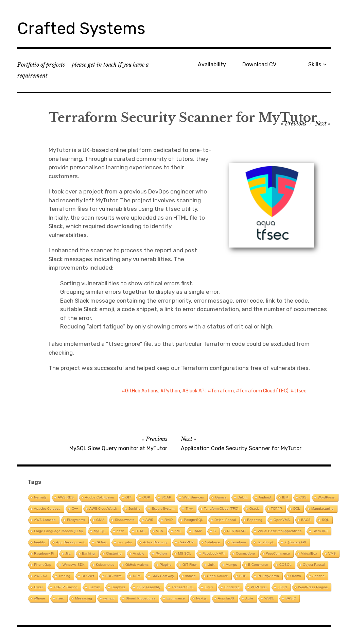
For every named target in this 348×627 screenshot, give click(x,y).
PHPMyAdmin (268, 576)
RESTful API (236, 531)
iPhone (39, 598)
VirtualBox (309, 553)
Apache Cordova (47, 508)
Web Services (193, 497)
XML (177, 531)
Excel (38, 587)
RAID (168, 520)
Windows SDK (74, 564)
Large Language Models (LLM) (58, 531)
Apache (318, 576)
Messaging (83, 598)
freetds (39, 542)
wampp (109, 598)
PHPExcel (258, 587)
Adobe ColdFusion (99, 497)
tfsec (300, 391)
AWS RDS (66, 497)
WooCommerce (278, 553)
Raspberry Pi (44, 553)
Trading (64, 576)
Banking (88, 553)
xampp (190, 576)
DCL (296, 508)
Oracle (254, 508)
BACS (306, 520)
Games (220, 497)
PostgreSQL (193, 520)
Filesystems (76, 520)
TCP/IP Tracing (65, 587)
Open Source (217, 576)
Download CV (259, 64)
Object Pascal (314, 564)
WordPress (326, 497)
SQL (325, 520)
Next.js (201, 598)
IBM (285, 497)
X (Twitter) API (295, 542)
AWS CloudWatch (103, 508)
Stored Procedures (140, 598)
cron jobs (125, 542)
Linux (209, 587)
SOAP (166, 497)
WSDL (269, 598)
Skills (314, 64)
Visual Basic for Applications (279, 531)
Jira (68, 553)
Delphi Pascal (225, 520)
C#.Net (100, 542)
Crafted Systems (81, 28)
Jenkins (134, 508)
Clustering (114, 553)
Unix (211, 564)
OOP (146, 497)
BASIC (290, 598)
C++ (75, 508)
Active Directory (155, 542)
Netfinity (40, 497)
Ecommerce (176, 598)
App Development (70, 542)
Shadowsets (124, 520)
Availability (212, 64)
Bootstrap (232, 587)
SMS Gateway (163, 576)
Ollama (295, 576)
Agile (249, 598)
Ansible (138, 553)
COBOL (285, 564)
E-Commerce (258, 564)
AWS (149, 520)
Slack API (196, 391)
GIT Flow (189, 564)
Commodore (245, 553)
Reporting (254, 520)
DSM (136, 576)
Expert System (163, 508)
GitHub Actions (141, 391)
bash (120, 531)
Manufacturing (322, 508)
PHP (242, 576)
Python (172, 391)
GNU (100, 520)
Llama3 (94, 587)
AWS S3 (40, 576)
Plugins (165, 564)
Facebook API (214, 553)
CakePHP (186, 542)
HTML (140, 531)
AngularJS (226, 598)
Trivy (189, 508)
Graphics (118, 587)
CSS (303, 497)
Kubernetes (105, 564)
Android (265, 497)
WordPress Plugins (313, 587)
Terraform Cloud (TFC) (264, 391)
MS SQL (184, 553)
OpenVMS (282, 520)
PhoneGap (42, 564)
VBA (159, 531)
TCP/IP (276, 508)
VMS (332, 553)
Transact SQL (182, 587)
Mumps (231, 564)
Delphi (242, 497)
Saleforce (212, 542)
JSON (282, 587)
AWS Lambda (45, 520)
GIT (128, 497)
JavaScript (265, 542)
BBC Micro (113, 576)
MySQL (99, 531)
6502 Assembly (148, 587)
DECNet (88, 576)
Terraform (222, 391)
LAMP (197, 531)
